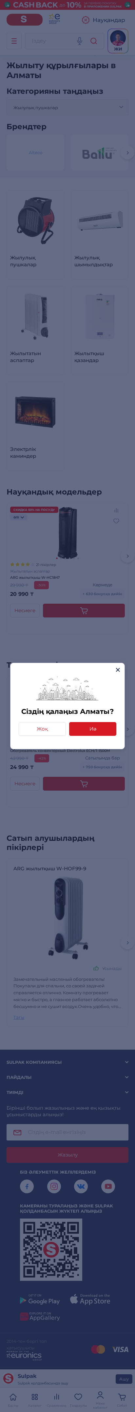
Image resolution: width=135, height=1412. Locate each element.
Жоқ (42, 729)
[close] (118, 670)
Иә (92, 729)
